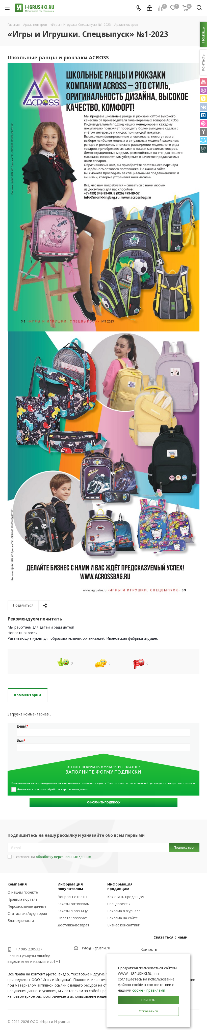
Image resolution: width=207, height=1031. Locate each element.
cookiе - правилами (148, 990)
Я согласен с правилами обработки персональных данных (53, 789)
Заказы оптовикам (74, 903)
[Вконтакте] (203, 107)
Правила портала (23, 899)
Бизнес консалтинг (123, 925)
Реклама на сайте (122, 918)
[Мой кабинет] (149, 8)
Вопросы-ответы (72, 896)
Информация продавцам (120, 886)
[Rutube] (203, 90)
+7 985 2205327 (29, 949)
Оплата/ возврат (72, 918)
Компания (17, 884)
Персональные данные (27, 906)
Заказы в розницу (73, 910)
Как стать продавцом (125, 896)
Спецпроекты (118, 903)
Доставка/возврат (73, 925)
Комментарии (27, 694)
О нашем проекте (23, 892)
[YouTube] (203, 82)
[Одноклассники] (203, 98)
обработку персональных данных (63, 856)
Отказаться (148, 1011)
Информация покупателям (70, 886)
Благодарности (21, 920)
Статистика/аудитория (27, 913)
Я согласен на (52, 856)
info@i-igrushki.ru (96, 948)
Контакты (149, 949)
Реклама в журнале (124, 910)
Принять (148, 999)
